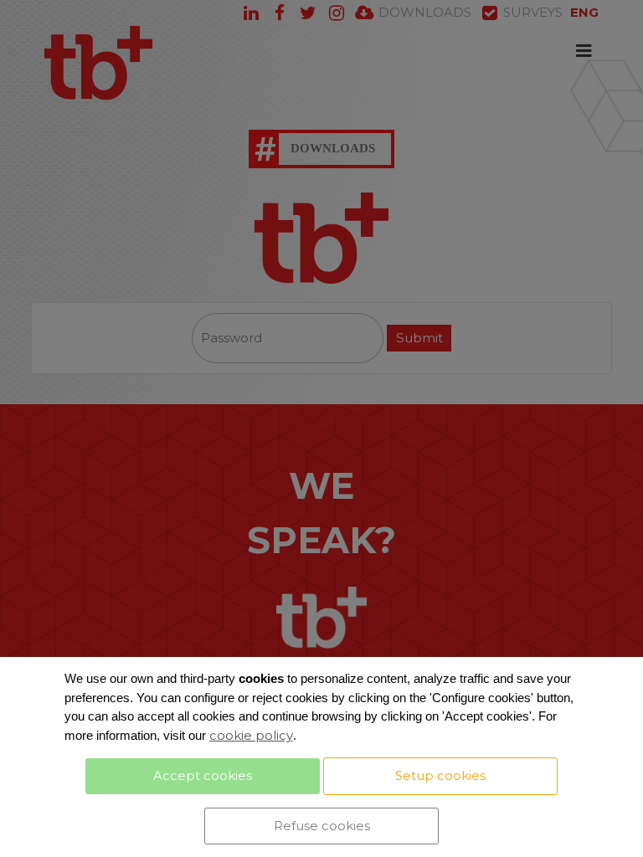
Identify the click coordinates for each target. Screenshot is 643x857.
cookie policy (251, 735)
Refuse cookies (322, 826)
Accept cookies (202, 775)
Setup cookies (440, 775)
